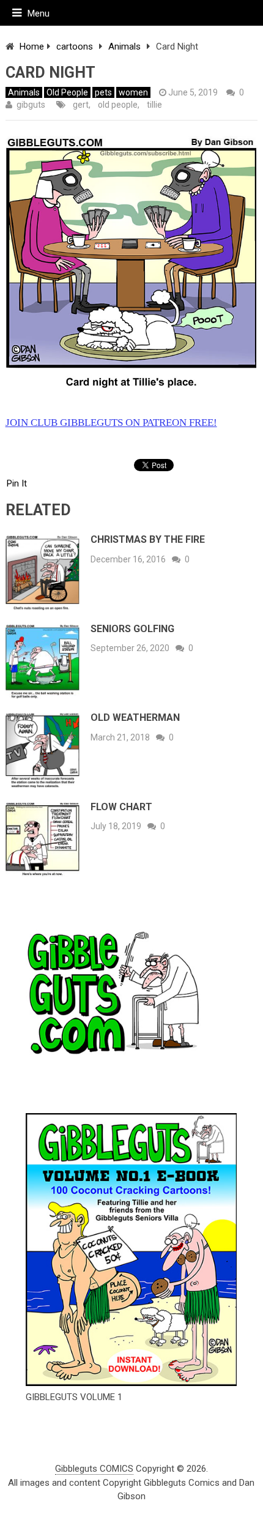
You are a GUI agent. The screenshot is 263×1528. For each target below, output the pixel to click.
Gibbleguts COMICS (94, 1468)
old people (118, 105)
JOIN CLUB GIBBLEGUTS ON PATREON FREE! (111, 422)
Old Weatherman (135, 717)
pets (103, 92)
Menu (39, 13)
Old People (67, 92)
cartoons (74, 46)
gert (81, 105)
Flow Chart (121, 807)
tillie (154, 105)
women (133, 92)
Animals (124, 46)
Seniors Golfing (132, 629)
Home (32, 46)
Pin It (17, 483)
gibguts (31, 105)
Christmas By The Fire (148, 539)
